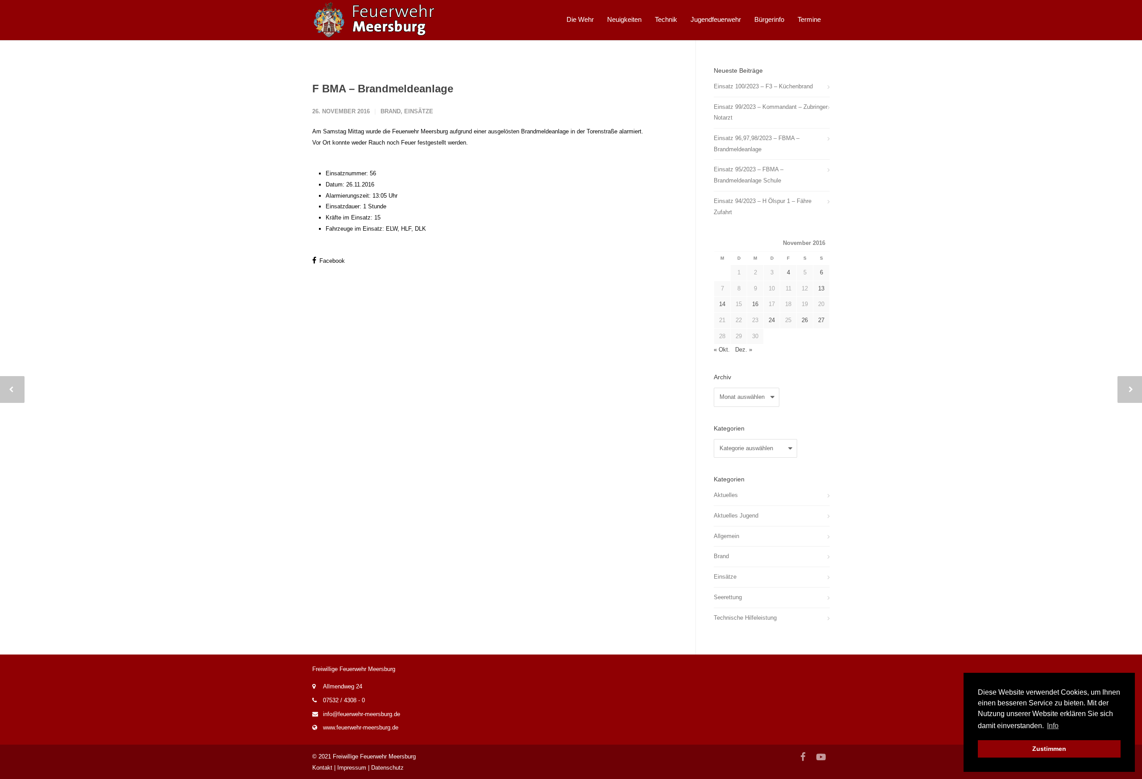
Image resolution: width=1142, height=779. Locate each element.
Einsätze (418, 111)
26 (805, 320)
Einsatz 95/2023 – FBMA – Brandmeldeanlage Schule (748, 175)
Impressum (351, 767)
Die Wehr (580, 19)
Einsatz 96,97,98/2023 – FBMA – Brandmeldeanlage (756, 144)
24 (772, 320)
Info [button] (1053, 725)
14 (722, 304)
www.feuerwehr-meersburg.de (360, 727)
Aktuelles (726, 495)
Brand (391, 111)
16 (755, 304)
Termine (809, 19)
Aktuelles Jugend (736, 515)
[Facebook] (803, 757)
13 (821, 288)
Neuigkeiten (624, 19)
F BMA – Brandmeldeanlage (382, 89)
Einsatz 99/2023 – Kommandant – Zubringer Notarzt (771, 112)
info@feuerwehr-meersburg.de (361, 714)
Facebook (331, 260)
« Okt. (722, 349)
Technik (666, 19)
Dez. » (743, 349)
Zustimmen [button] (1049, 748)
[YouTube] (821, 757)
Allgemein (726, 536)
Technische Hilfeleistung (745, 617)
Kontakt (322, 767)
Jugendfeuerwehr (716, 19)
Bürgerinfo (769, 19)
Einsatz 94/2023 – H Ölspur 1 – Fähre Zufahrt (762, 206)
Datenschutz (387, 767)
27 (821, 320)
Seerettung (728, 597)
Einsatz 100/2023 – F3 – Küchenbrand (763, 86)
